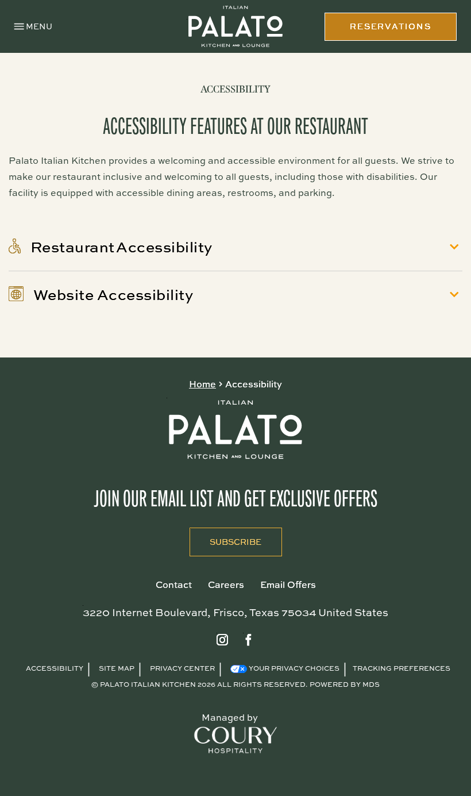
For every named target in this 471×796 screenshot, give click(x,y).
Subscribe (226, 537)
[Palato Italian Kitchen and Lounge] (235, 26)
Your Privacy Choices (293, 668)
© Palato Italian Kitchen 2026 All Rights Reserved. (199, 684)
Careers (226, 584)
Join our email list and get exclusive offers (235, 499)
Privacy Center (182, 668)
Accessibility (235, 89)
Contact (174, 584)
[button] (33, 27)
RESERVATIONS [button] (390, 26)
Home (202, 384)
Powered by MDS (345, 684)
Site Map (116, 668)
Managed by (230, 717)
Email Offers (288, 584)
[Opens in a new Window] (222, 640)
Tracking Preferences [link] (401, 668)
